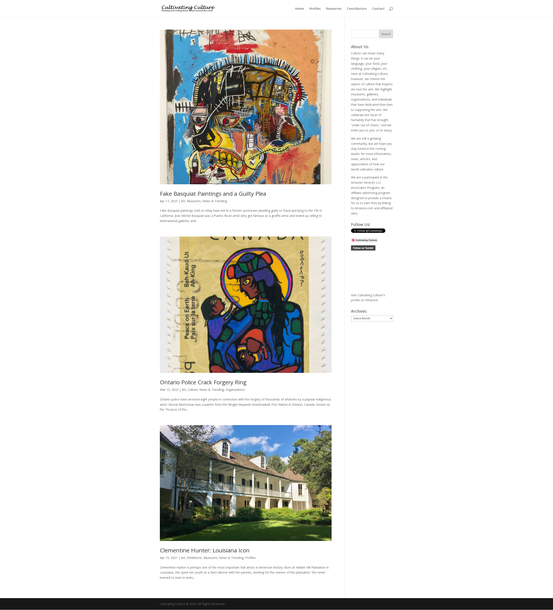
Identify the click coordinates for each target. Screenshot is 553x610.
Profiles (315, 9)
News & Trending (214, 201)
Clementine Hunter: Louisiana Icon (204, 550)
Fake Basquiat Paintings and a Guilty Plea (213, 193)
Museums (194, 201)
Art (183, 201)
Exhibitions (194, 558)
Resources (333, 9)
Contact (378, 9)
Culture (193, 390)
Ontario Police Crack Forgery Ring (203, 382)
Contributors (357, 9)
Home (299, 9)
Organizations (235, 390)
